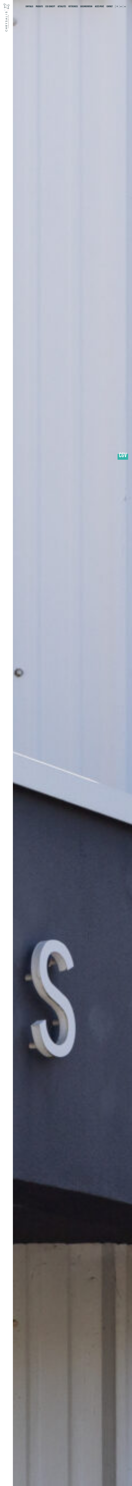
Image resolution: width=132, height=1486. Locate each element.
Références (73, 6)
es (125, 6)
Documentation (86, 6)
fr (117, 6)
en (121, 6)
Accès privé (99, 6)
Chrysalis (29, 6)
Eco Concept (50, 6)
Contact (109, 6)
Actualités (62, 6)
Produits (39, 6)
